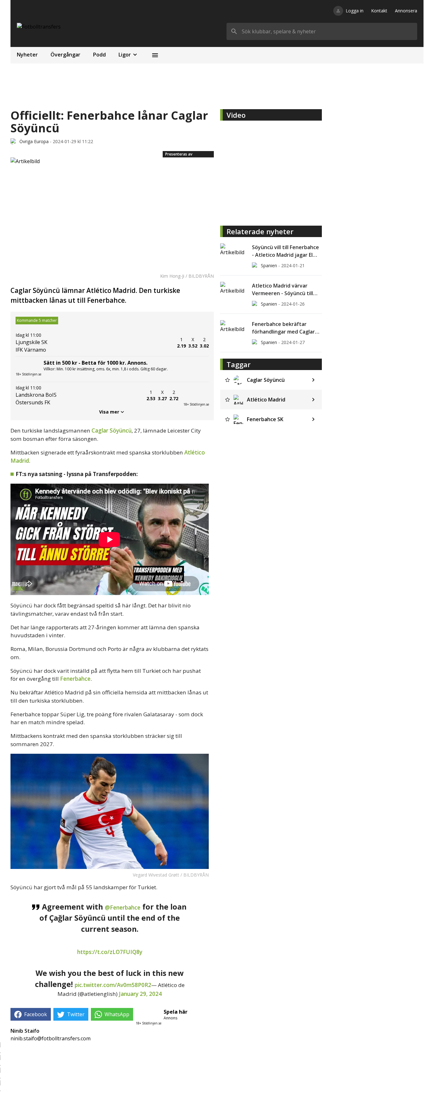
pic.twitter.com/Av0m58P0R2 (113, 985)
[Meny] (155, 55)
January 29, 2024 (140, 993)
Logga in (354, 11)
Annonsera (406, 11)
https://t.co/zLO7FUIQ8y (109, 952)
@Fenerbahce (122, 907)
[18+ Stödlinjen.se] (196, 395)
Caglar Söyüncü (112, 430)
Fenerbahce (75, 678)
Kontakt (379, 11)
